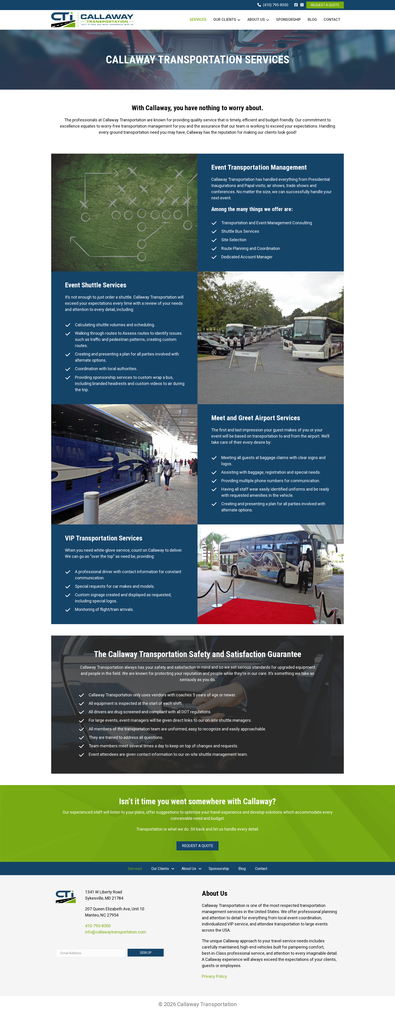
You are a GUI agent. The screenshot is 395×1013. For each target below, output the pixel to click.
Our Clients (224, 19)
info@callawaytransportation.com (115, 932)
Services (198, 19)
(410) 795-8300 (275, 5)
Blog (312, 19)
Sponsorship (288, 19)
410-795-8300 (98, 925)
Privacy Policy (214, 976)
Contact (332, 19)
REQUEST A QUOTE (325, 5)
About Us (256, 19)
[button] (173, 869)
